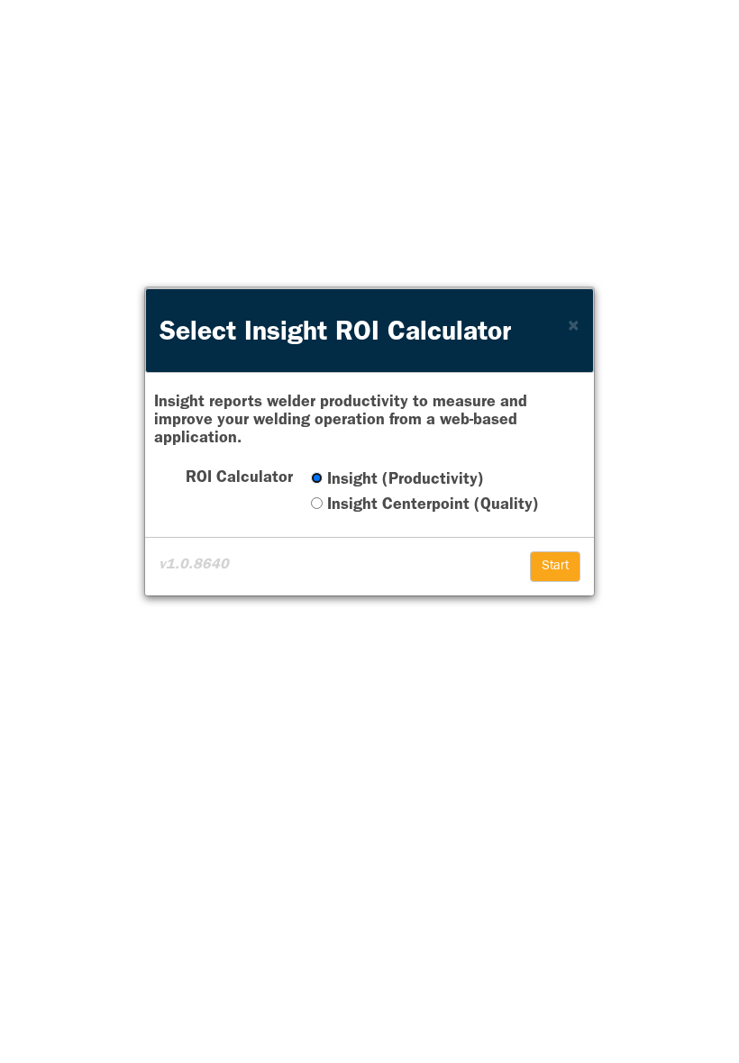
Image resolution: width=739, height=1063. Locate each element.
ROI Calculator (239, 479)
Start (555, 566)
